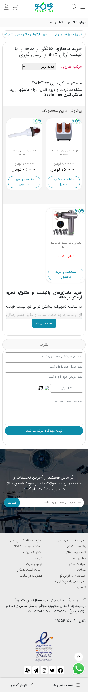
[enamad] (44, 644)
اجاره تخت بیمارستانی (71, 540)
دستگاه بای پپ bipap (27, 546)
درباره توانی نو (76, 22)
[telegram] (35, 670)
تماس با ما (56, 22)
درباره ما (37, 558)
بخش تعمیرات (32, 552)
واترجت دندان (76, 546)
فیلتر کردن (19, 685)
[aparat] (27, 670)
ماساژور (24, 90)
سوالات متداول (76, 564)
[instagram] (44, 670)
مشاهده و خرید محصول (24, 182)
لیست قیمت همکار (29, 569)
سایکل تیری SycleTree (63, 95)
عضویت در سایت (31, 575)
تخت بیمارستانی (75, 552)
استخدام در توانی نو (73, 575)
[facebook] (60, 670)
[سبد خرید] (14, 4)
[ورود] (5, 4)
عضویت (12, 503)
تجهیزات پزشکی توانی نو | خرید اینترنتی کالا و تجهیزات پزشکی (41, 34)
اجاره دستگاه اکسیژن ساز (26, 540)
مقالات (81, 569)
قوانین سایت (34, 564)
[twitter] (52, 670)
